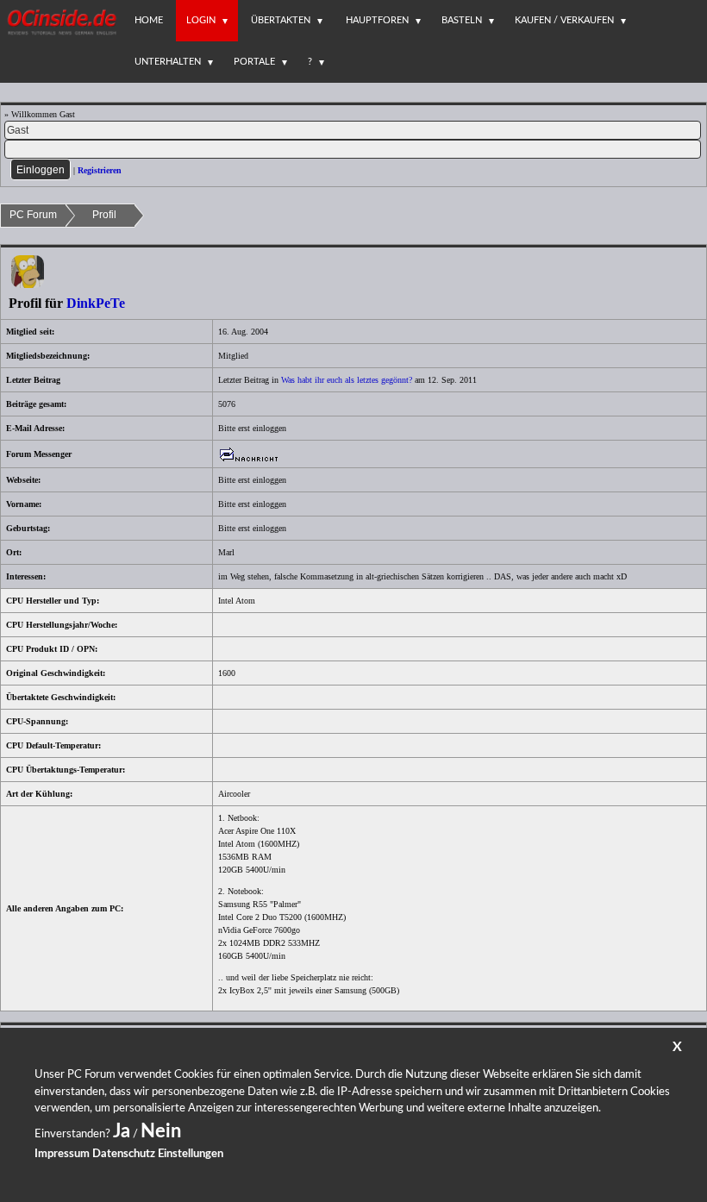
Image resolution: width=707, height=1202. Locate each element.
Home (149, 20)
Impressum (62, 1154)
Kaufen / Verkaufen (564, 20)
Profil (104, 215)
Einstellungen (190, 1154)
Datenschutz (123, 1154)
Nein (161, 1131)
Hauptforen (377, 20)
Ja (121, 1131)
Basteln (461, 20)
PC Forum (33, 215)
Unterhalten (168, 61)
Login (201, 20)
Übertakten (280, 20)
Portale (254, 61)
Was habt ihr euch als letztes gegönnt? (346, 380)
